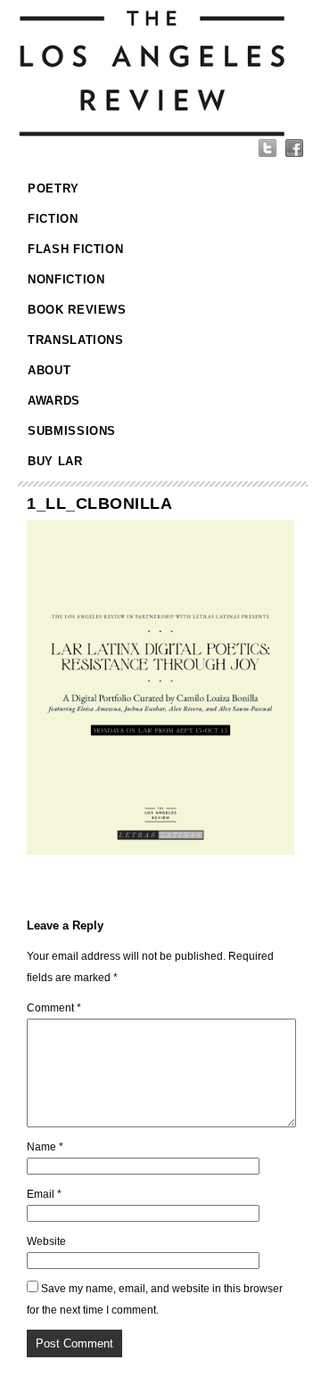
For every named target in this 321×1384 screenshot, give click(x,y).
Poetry (53, 188)
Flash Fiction (75, 249)
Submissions (72, 431)
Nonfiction (66, 279)
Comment (54, 1008)
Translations (76, 340)
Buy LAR (55, 461)
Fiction (53, 218)
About (49, 370)
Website (46, 1241)
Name (45, 1147)
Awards (54, 400)
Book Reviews (77, 309)
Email (44, 1194)
